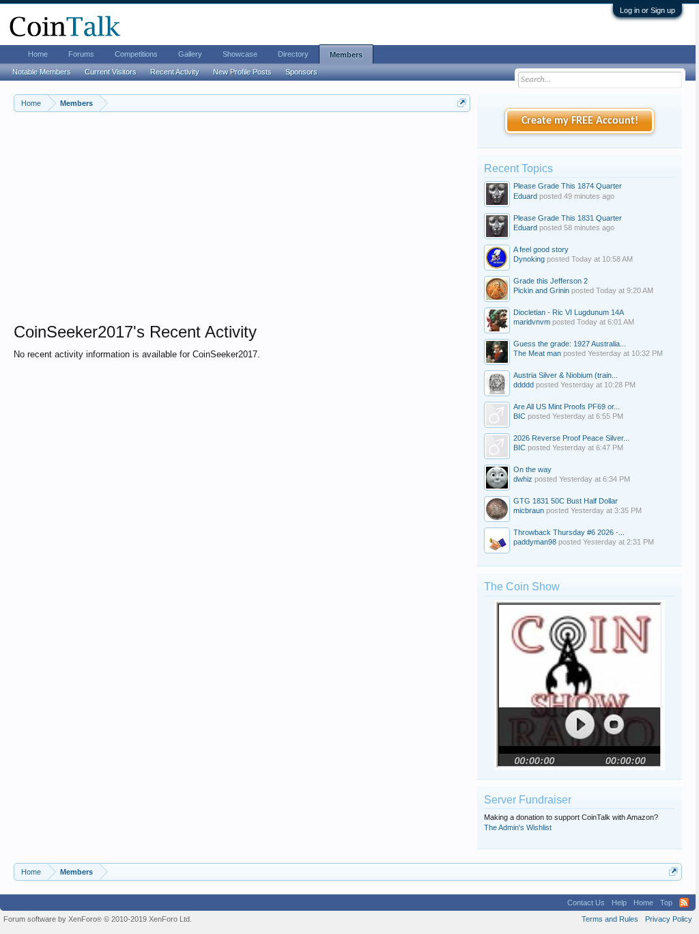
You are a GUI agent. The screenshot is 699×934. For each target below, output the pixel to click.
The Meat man (537, 353)
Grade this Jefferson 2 (550, 281)
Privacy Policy (668, 919)
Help (619, 902)
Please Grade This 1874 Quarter (567, 186)
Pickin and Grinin (541, 290)
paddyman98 (534, 542)
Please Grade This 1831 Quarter (567, 218)
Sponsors (301, 72)
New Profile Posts (242, 72)
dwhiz (522, 479)
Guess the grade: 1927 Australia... (569, 344)
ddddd (523, 385)
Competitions (136, 54)
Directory (293, 54)
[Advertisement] (242, 226)
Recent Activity (174, 72)
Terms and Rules (610, 919)
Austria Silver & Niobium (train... (565, 375)
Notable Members (41, 72)
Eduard (525, 196)
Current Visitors (111, 72)
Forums (81, 54)
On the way (532, 469)
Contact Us (586, 902)
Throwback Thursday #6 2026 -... (569, 532)
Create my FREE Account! (580, 120)
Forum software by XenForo (97, 919)
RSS (684, 902)
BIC (519, 416)
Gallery (190, 54)
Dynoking (529, 259)
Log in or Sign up (647, 10)
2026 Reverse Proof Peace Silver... (571, 438)
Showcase (240, 54)
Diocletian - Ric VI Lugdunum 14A (568, 312)
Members (346, 55)
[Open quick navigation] (461, 102)
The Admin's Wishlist (518, 827)
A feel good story (541, 249)
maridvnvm (531, 322)
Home (38, 54)
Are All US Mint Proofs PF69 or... (566, 406)
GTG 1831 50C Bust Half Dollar (565, 501)
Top (666, 902)
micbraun (528, 510)
